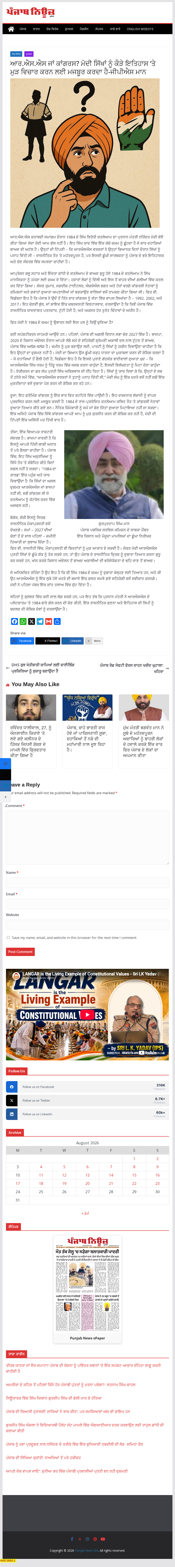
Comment (15, 805)
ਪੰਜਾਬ (23, 29)
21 (111, 1183)
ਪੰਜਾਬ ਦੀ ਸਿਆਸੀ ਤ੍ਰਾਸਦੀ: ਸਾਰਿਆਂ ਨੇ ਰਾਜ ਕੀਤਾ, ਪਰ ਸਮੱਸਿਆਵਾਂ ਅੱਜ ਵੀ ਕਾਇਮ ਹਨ (68, 1411)
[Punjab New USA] (11, 29)
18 (41, 1183)
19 (64, 1183)
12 (64, 1175)
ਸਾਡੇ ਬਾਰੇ (115, 29)
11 (41, 1175)
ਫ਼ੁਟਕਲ (69, 29)
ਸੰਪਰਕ (99, 29)
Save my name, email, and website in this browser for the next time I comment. (74, 937)
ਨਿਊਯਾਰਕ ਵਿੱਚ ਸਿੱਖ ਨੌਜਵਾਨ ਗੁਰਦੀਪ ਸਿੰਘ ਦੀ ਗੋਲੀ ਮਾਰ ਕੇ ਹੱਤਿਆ (54, 1398)
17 (18, 1183)
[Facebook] (5, 763)
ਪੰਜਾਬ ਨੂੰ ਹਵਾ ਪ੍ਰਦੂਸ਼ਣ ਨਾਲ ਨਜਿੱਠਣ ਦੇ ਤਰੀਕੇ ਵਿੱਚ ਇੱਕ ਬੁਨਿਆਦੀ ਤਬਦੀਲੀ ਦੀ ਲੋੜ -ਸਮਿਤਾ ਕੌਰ (74, 1444)
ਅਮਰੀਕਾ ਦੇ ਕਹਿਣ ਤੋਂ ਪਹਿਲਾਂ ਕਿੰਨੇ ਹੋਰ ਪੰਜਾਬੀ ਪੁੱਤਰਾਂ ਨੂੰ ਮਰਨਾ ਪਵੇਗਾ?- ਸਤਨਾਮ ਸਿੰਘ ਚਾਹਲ (70, 1384)
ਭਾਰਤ (36, 29)
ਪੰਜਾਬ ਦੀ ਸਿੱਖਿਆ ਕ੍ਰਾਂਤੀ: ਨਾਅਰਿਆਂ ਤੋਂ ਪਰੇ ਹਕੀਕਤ (43, 1457)
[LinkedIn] (5, 785)
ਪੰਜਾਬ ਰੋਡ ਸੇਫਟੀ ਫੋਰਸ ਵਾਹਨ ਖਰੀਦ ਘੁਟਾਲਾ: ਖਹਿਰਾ (131, 668)
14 (111, 1175)
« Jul (85, 1213)
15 (134, 1175)
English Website (140, 29)
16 (157, 1175)
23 (157, 1183)
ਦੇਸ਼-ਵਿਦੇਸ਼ (52, 29)
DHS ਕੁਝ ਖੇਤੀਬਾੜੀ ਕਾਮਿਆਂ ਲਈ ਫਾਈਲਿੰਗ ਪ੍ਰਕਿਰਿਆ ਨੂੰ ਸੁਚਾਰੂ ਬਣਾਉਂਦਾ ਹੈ (43, 668)
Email (12, 894)
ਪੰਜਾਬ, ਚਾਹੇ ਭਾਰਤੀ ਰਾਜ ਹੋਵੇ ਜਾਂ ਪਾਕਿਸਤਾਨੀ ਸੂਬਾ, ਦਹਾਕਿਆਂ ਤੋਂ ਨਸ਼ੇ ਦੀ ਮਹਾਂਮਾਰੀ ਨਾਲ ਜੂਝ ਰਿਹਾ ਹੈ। (87, 738)
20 (87, 1183)
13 (87, 1175)
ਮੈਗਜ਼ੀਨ (84, 29)
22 (134, 1183)
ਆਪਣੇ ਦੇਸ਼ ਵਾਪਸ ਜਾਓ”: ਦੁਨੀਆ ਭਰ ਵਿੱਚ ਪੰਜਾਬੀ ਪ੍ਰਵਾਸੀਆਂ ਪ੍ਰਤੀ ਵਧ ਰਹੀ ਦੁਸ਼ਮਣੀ (67, 1471)
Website (12, 914)
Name (12, 872)
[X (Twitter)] (5, 774)
